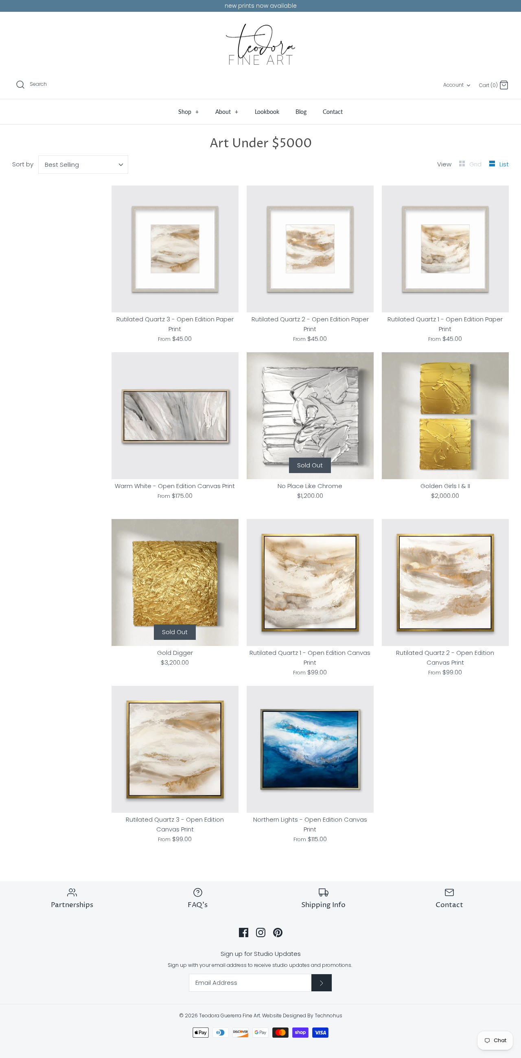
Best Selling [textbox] (62, 164)
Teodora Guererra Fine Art (229, 1015)
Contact (333, 111)
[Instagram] (260, 932)
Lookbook (267, 111)
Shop (188, 111)
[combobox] (83, 164)
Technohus (328, 1015)
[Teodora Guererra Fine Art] (260, 44)
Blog (301, 111)
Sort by (22, 164)
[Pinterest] (277, 932)
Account (453, 84)
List (504, 164)
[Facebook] (243, 932)
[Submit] (321, 982)
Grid (476, 164)
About (226, 111)
